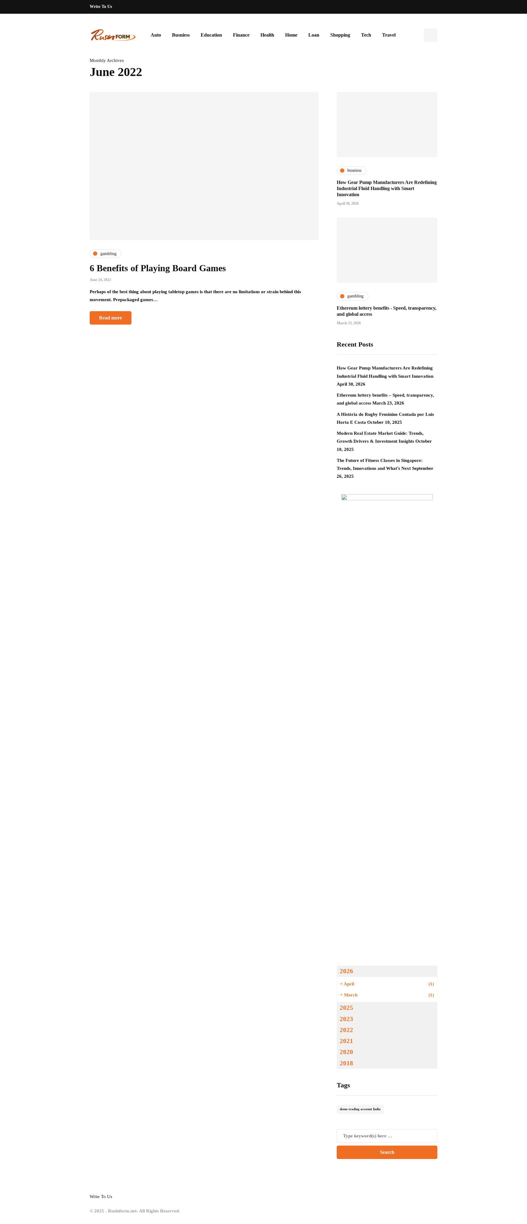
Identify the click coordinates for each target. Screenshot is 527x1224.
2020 (346, 1052)
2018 (346, 1063)
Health (267, 35)
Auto (156, 35)
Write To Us (101, 6)
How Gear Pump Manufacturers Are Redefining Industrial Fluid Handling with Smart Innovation (387, 188)
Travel (389, 35)
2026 (346, 971)
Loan (313, 35)
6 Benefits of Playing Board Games (158, 268)
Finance (241, 35)
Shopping (340, 35)
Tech (366, 35)
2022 (346, 1030)
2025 (346, 1007)
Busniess (181, 35)
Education (211, 35)
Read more (110, 317)
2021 (346, 1041)
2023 (346, 1019)
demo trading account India (360, 1109)
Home (291, 35)
